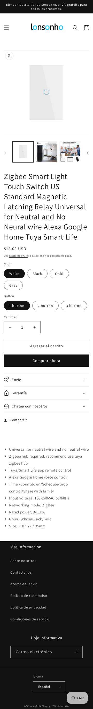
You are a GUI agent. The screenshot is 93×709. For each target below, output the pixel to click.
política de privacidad (28, 607)
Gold (59, 273)
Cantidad (10, 317)
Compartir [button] (18, 420)
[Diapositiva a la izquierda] (5, 153)
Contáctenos (21, 572)
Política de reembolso (28, 595)
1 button (17, 305)
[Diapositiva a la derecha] (87, 153)
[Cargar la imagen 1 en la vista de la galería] (23, 151)
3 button (74, 305)
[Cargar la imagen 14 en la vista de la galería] (69, 151)
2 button (45, 305)
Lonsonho (63, 706)
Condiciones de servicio (30, 619)
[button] (6, 27)
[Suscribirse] (76, 652)
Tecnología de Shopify (38, 706)
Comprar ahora (46, 360)
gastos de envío (18, 255)
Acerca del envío (24, 584)
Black (37, 273)
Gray (13, 285)
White (14, 273)
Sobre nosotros (23, 560)
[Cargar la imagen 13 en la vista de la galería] (46, 151)
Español (44, 686)
